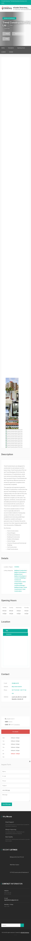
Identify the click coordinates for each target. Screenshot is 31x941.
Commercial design (19, 585)
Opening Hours (21, 48)
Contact (11, 52)
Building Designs (18, 587)
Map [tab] (7, 630)
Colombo (7, 28)
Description (11, 48)
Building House (18, 574)
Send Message (7, 804)
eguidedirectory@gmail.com (11, 900)
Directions (8, 634)
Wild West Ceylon (14, 864)
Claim (11, 25)
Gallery (3, 48)
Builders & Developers (20, 572)
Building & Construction (20, 570)
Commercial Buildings (20, 578)
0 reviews (17, 724)
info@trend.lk (15, 683)
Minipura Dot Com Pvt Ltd (17, 857)
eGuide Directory (25, 932)
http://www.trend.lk (17, 686)
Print (6, 38)
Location (3, 52)
